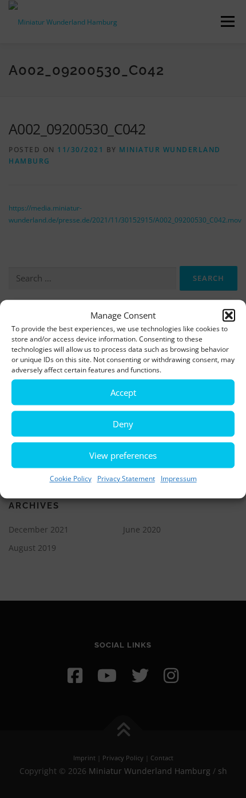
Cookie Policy (71, 478)
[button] (229, 315)
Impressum (179, 478)
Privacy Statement (126, 478)
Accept (123, 392)
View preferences (123, 455)
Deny (123, 424)
